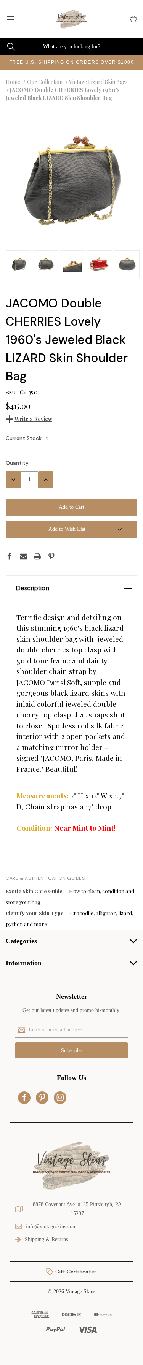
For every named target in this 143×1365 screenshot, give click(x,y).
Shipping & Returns (46, 1239)
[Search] (7, 46)
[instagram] (60, 1097)
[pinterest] (42, 1097)
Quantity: (18, 462)
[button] (71, 588)
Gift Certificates (75, 1271)
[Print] (37, 556)
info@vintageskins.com (51, 1226)
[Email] (23, 556)
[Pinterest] (51, 556)
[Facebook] (9, 556)
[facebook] (24, 1097)
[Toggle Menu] (10, 19)
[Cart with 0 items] (133, 19)
